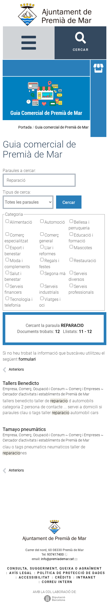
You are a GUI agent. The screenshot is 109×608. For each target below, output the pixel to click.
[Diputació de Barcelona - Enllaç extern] (54, 598)
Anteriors (16, 369)
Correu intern (57, 582)
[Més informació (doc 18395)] (5, 418)
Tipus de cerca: (17, 192)
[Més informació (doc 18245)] (5, 458)
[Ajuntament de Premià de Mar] (54, 539)
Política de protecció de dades (71, 573)
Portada (25, 127)
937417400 (55, 554)
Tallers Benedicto (21, 383)
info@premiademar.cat (57, 559)
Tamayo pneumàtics (24, 429)
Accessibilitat (34, 577)
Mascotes (83, 247)
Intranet (86, 577)
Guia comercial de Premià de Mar (62, 127)
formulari (27, 359)
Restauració (85, 260)
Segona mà (55, 273)
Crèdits (63, 577)
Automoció (54, 222)
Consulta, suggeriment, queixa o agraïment (54, 568)
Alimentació (21, 222)
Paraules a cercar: (19, 170)
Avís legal (20, 573)
